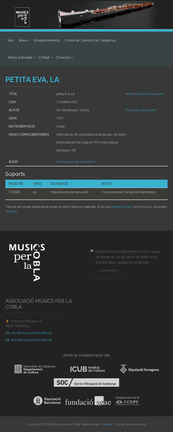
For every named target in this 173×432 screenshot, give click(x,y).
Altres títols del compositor (144, 94)
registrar (11, 211)
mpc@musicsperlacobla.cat (31, 333)
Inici (11, 40)
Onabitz (106, 424)
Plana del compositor (140, 110)
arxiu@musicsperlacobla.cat (31, 340)
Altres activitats (20, 58)
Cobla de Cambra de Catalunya (90, 40)
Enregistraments (47, 40)
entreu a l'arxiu (121, 207)
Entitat (44, 58)
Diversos (63, 58)
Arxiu (23, 40)
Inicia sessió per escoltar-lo (75, 162)
